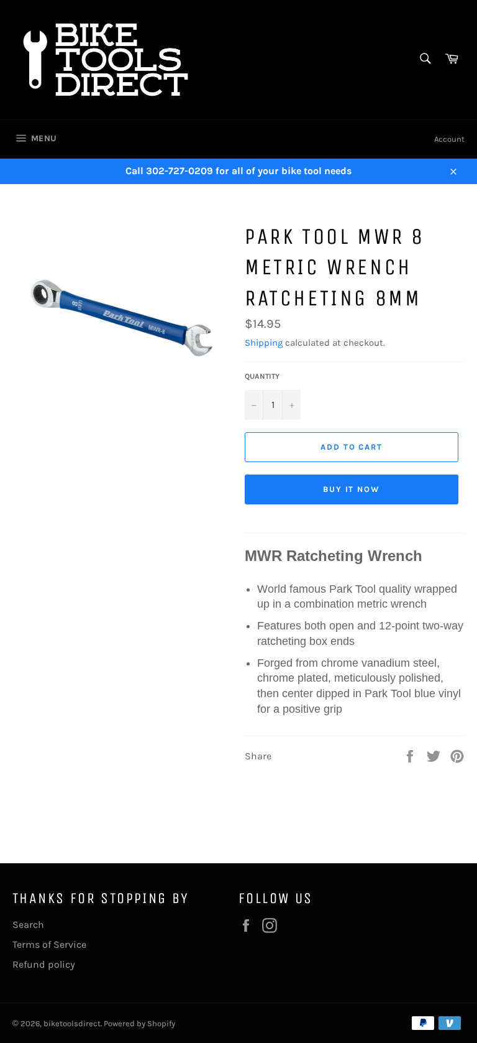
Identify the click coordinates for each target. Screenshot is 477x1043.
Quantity (262, 376)
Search (28, 924)
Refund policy (43, 964)
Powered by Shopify (139, 1023)
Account (449, 139)
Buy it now (352, 489)
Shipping (264, 342)
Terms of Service (49, 944)
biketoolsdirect (72, 1023)
